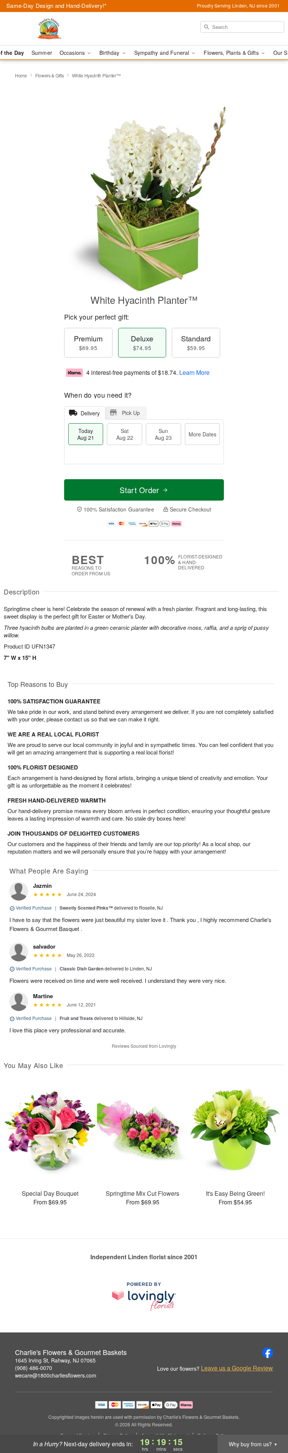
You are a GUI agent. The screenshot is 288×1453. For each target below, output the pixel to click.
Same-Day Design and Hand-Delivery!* (56, 5)
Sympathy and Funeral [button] (162, 52)
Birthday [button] (110, 52)
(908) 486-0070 (33, 1368)
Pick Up (131, 412)
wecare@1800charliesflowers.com (55, 1375)
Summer (42, 52)
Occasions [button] (73, 52)
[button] (268, 1421)
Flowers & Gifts (49, 75)
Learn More (194, 372)
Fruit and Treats (76, 1018)
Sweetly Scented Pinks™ (86, 907)
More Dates (202, 434)
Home (21, 75)
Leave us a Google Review (237, 1368)
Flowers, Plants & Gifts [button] (232, 52)
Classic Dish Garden (82, 968)
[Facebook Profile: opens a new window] (267, 1352)
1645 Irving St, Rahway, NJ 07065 (55, 1360)
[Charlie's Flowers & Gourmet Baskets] (49, 29)
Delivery (90, 413)
